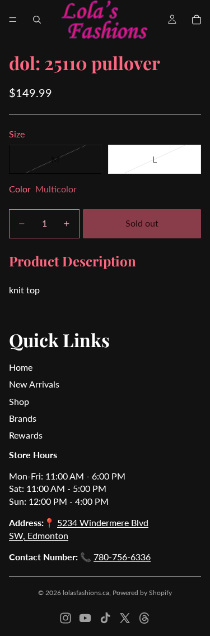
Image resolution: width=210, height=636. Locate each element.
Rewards (26, 435)
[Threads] (144, 618)
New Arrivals (34, 384)
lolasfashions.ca (86, 592)
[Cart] (196, 19)
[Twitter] (125, 618)
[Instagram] (65, 618)
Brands (22, 418)
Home (20, 367)
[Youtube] (85, 618)
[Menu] (13, 20)
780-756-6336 (122, 556)
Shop (19, 401)
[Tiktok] (105, 618)
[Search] (37, 19)
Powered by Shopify (142, 592)
